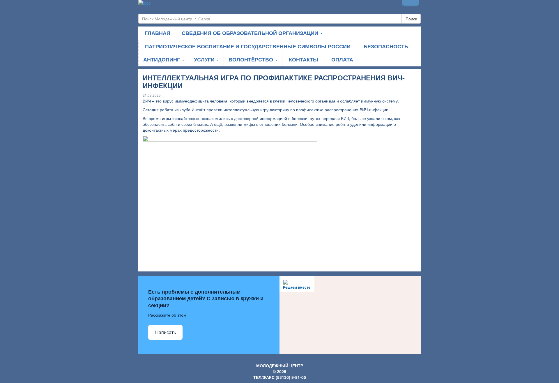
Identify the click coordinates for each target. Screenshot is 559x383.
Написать (165, 332)
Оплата (342, 59)
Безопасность (386, 46)
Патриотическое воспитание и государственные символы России (248, 46)
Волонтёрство (252, 59)
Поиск (411, 19)
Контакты (303, 59)
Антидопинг (162, 59)
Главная (157, 33)
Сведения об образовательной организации (251, 33)
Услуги (205, 59)
